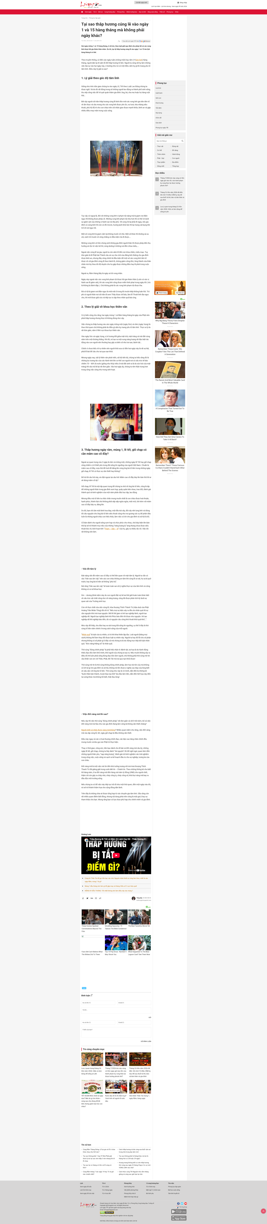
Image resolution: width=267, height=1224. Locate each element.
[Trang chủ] (82, 11)
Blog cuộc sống (153, 12)
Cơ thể (159, 150)
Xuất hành (159, 93)
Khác (176, 12)
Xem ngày (88, 12)
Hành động (176, 154)
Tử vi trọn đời (106, 1193)
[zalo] (91, 899)
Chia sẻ (181, 293)
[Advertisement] (112, 126)
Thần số (162, 12)
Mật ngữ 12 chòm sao (153, 1190)
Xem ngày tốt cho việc (87, 1193)
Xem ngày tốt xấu (85, 1186)
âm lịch (139, 60)
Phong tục (170, 12)
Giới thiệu (102, 1221)
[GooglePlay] (178, 1214)
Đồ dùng (175, 150)
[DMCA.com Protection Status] (107, 1213)
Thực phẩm (161, 162)
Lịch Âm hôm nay (85, 1190)
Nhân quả (86, 634)
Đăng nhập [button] (183, 3)
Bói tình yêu (150, 1193)
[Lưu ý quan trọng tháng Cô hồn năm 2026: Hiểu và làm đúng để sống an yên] (92, 1059)
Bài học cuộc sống (174, 1190)
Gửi (150, 1017)
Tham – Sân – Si (111, 529)
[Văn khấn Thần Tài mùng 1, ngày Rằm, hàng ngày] (140, 1086)
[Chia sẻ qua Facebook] (83, 899)
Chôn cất (158, 118)
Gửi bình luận (146, 1041)
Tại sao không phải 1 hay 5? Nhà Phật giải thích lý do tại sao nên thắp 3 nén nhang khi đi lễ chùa (99, 1158)
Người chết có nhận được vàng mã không (98, 730)
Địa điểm (175, 162)
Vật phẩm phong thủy (131, 1190)
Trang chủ (84, 18)
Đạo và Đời (142, 12)
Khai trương (159, 103)
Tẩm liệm (158, 108)
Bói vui (100, 12)
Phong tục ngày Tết (162, 127)
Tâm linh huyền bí (173, 1193)
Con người (175, 158)
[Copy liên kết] (100, 899)
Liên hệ (135, 1221)
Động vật (175, 146)
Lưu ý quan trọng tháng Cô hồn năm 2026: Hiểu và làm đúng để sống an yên (91, 1071)
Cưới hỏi (158, 88)
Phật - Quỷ (160, 158)
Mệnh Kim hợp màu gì (131, 1197)
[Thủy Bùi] (133, 898)
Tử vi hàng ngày (107, 1190)
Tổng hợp (175, 166)
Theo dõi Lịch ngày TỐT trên (130, 41)
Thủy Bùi (139, 898)
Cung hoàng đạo (110, 12)
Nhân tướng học (132, 12)
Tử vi (94, 12)
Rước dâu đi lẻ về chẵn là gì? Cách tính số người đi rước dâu (115, 1098)
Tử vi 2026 (105, 1186)
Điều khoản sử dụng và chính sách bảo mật (119, 1221)
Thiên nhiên (161, 154)
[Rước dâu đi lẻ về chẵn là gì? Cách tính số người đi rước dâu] (116, 1086)
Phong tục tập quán (95, 18)
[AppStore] (178, 1220)
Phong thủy (121, 12)
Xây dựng (159, 113)
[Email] (96, 899)
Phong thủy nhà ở (130, 1193)
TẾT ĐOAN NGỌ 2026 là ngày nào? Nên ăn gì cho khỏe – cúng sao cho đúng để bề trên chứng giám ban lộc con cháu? (92, 1101)
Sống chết (160, 166)
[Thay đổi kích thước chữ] (119, 41)
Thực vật (160, 146)
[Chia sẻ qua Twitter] (87, 899)
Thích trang (162, 293)
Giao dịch (159, 123)
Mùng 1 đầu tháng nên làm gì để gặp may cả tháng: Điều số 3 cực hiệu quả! (111, 886)
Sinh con (158, 98)
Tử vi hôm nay (150, 1186)
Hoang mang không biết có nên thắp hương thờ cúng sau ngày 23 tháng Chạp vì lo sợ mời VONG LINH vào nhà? (135, 1165)
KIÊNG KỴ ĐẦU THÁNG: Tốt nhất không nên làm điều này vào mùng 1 (109, 891)
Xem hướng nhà (129, 1186)
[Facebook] (178, 1204)
